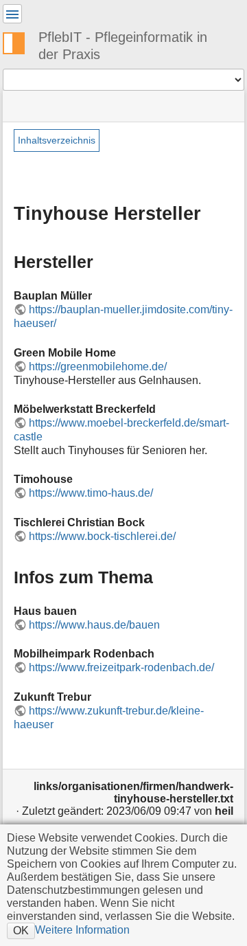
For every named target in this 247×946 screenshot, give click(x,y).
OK (21, 930)
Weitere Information (82, 929)
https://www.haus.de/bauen (94, 625)
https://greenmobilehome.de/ (98, 366)
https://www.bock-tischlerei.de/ (102, 536)
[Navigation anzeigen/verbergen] (12, 13)
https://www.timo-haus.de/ (91, 493)
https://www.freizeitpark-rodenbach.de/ (121, 667)
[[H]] (19, 41)
